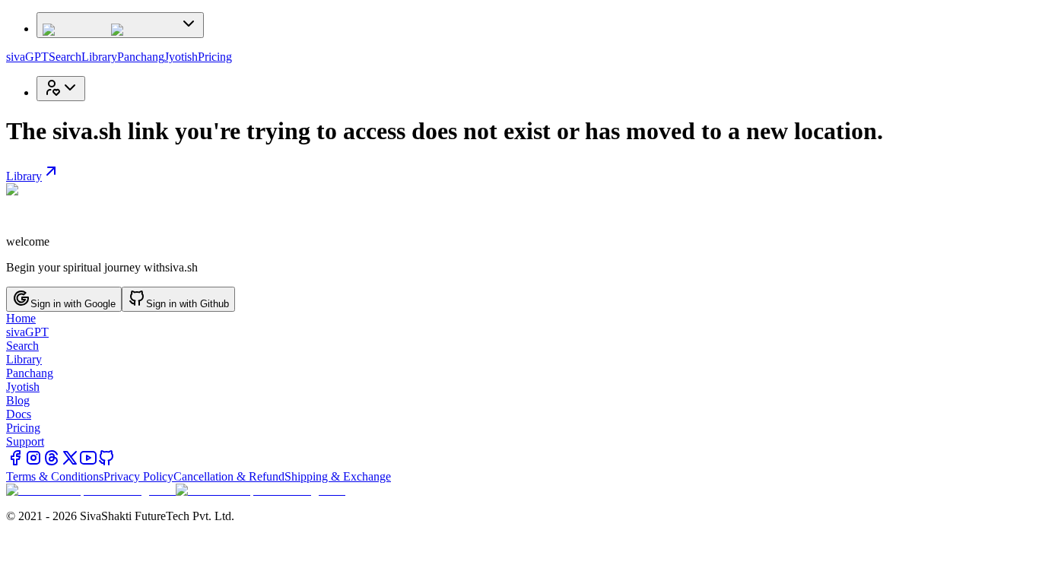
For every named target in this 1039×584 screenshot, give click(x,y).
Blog (18, 400)
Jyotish (181, 56)
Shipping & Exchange (337, 476)
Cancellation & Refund (228, 476)
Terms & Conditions (54, 476)
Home (21, 318)
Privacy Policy (138, 476)
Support (25, 441)
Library (99, 56)
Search (65, 56)
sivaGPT (27, 56)
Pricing (215, 56)
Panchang (140, 56)
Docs (18, 414)
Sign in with (73, 303)
